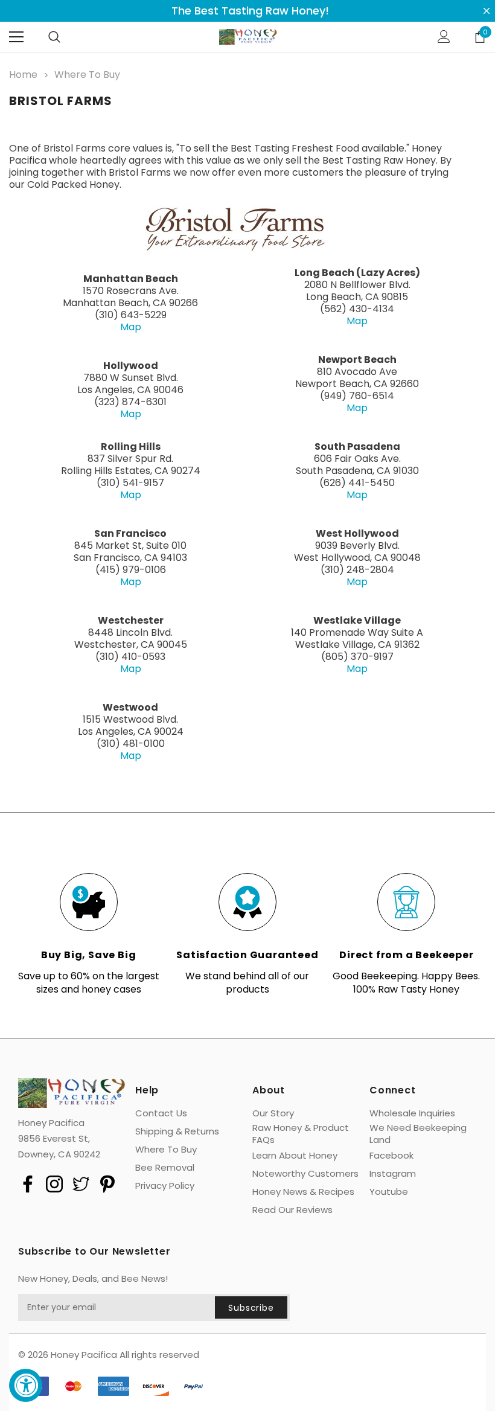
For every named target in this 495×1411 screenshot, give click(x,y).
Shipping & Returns (177, 1131)
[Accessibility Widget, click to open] (25, 1385)
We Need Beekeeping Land (418, 1134)
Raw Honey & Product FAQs (300, 1134)
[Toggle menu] (16, 37)
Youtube (388, 1192)
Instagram (392, 1174)
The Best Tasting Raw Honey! (250, 11)
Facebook (391, 1156)
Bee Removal (164, 1168)
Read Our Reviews (292, 1210)
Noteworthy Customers (305, 1174)
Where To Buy (166, 1150)
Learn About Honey (294, 1156)
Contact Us (161, 1113)
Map (130, 327)
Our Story (273, 1113)
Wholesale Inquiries (412, 1113)
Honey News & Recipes (303, 1192)
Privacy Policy (164, 1186)
